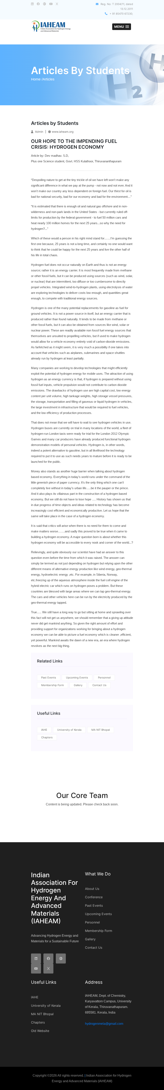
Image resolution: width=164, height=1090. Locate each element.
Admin (38, 131)
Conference (94, 897)
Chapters (47, 737)
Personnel (104, 677)
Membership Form (52, 685)
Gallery (78, 685)
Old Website (40, 1031)
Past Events (48, 677)
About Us (92, 889)
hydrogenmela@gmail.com (104, 1023)
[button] (121, 26)
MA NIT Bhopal (100, 729)
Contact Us (99, 685)
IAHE (44, 729)
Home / (37, 79)
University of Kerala (69, 729)
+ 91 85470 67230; (121, 13)
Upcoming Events (77, 677)
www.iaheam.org (63, 131)
